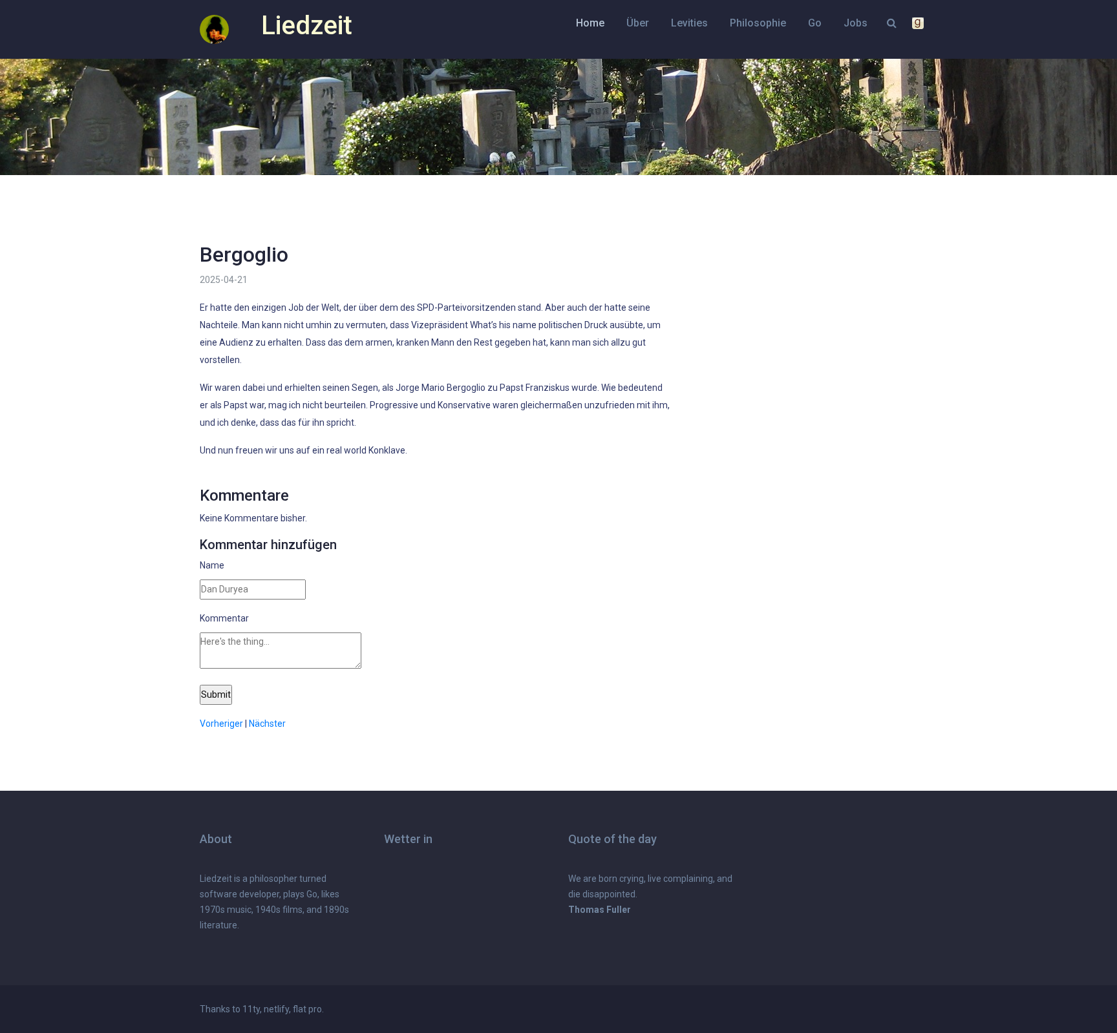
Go (815, 23)
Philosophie (758, 23)
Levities (689, 23)
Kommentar (224, 618)
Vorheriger (221, 723)
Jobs (855, 23)
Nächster (267, 723)
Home (590, 23)
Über (637, 23)
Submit (216, 694)
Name (212, 565)
